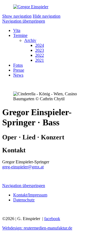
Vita (16, 30)
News (18, 75)
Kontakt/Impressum (30, 195)
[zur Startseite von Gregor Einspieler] (30, 6)
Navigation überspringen (23, 21)
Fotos (18, 65)
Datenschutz (24, 200)
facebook (52, 218)
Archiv (30, 40)
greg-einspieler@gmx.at (23, 166)
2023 (39, 50)
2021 (39, 60)
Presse (18, 70)
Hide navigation (46, 16)
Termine (20, 35)
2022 (39, 55)
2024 (39, 45)
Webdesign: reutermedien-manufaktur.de (37, 228)
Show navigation (17, 16)
